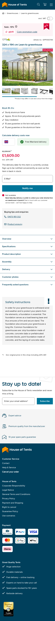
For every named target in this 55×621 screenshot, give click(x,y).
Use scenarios (8, 515)
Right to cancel (9, 507)
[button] (44, 4)
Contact (5, 463)
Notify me (27, 188)
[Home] (3, 13)
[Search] (38, 5)
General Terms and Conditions (16, 494)
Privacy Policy (8, 498)
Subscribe (45, 401)
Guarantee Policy (10, 511)
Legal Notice (8, 489)
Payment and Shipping (12, 502)
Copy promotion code (27, 31)
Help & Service (9, 467)
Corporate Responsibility (13, 485)
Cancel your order (10, 471)
